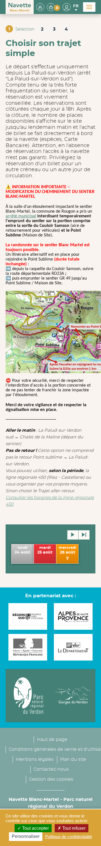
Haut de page (52, 739)
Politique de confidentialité (68, 836)
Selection (25, 29)
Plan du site (73, 759)
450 (9, 504)
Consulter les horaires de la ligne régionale (50, 498)
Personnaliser (26, 836)
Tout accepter (35, 828)
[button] (53, 7)
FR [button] (76, 6)
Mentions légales (35, 759)
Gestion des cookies (51, 779)
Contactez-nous (51, 769)
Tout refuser (73, 828)
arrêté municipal (21, 216)
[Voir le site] (28, 616)
